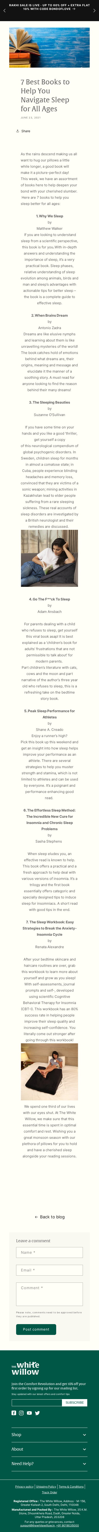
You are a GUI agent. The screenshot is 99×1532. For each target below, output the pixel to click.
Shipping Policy (46, 1486)
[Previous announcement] (4, 10)
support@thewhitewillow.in (37, 1525)
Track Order (49, 1492)
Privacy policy (24, 1486)
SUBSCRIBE (75, 1402)
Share (25, 131)
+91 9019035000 (67, 1525)
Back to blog (52, 1216)
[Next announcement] (94, 10)
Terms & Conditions (71, 1486)
